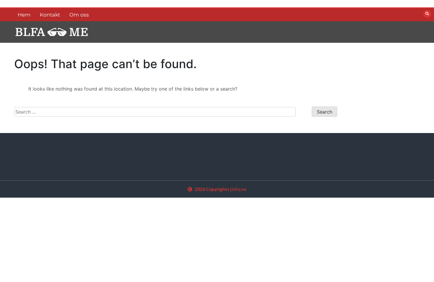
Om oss (79, 15)
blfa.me (239, 189)
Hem (24, 15)
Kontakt (50, 15)
